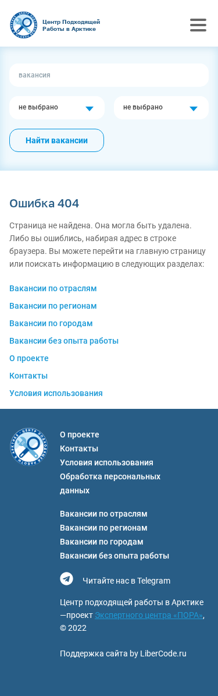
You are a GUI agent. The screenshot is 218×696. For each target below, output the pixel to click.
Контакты (28, 375)
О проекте (29, 358)
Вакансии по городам (51, 323)
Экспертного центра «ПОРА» (149, 615)
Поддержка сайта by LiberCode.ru (123, 653)
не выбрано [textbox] (38, 107)
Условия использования (56, 393)
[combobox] (57, 107)
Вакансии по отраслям (53, 288)
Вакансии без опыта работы (64, 340)
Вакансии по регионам (53, 305)
